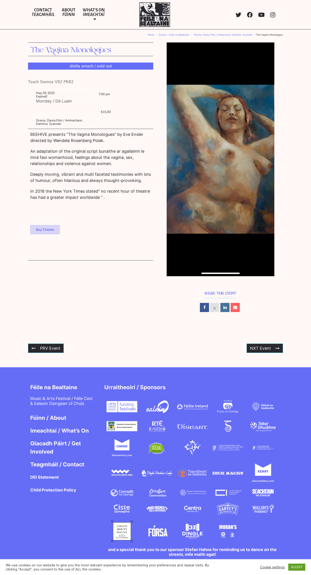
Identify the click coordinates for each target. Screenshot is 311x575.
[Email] (235, 307)
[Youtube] (261, 15)
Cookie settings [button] (272, 567)
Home (151, 35)
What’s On (94, 12)
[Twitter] (238, 15)
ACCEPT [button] (297, 567)
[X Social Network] (214, 307)
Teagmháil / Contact (57, 464)
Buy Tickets (45, 229)
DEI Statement (44, 477)
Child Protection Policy (53, 490)
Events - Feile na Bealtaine (174, 35)
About (68, 12)
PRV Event (50, 348)
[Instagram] (273, 15)
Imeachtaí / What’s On (59, 430)
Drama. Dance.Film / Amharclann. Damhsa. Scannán (223, 35)
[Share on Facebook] (204, 307)
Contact (43, 12)
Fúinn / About (48, 418)
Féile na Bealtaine (53, 387)
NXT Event (260, 348)
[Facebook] (250, 15)
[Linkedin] (224, 307)
